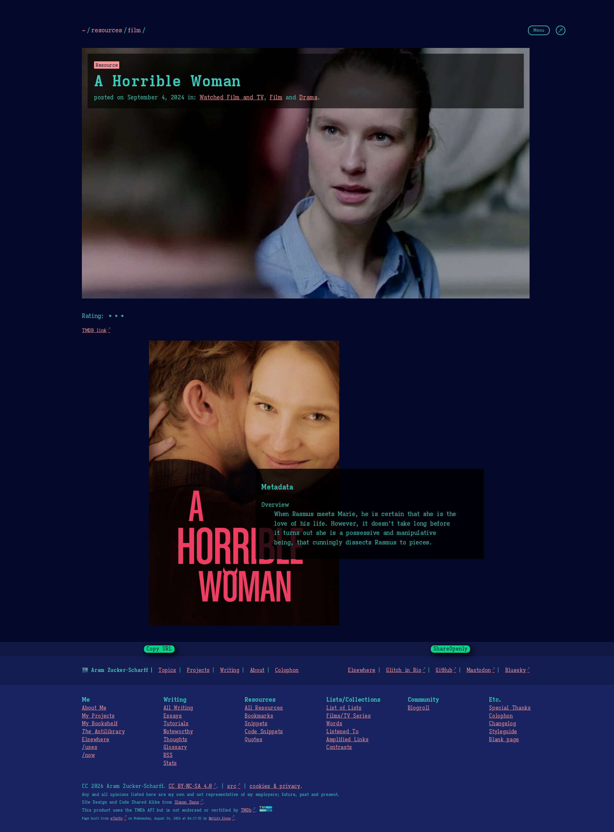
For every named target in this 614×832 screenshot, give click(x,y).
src (231, 786)
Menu (538, 30)
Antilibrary (103, 731)
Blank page (504, 739)
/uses (89, 747)
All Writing (178, 708)
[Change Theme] (560, 30)
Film (276, 97)
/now (88, 755)
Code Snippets (264, 731)
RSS (168, 755)
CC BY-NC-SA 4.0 (190, 786)
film (134, 30)
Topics (167, 670)
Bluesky (515, 670)
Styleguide (503, 731)
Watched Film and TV (232, 97)
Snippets (256, 723)
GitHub (444, 670)
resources (106, 30)
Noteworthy (178, 731)
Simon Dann (187, 802)
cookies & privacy (274, 786)
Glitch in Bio (403, 670)
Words (334, 723)
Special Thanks (510, 708)
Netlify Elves (220, 818)
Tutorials (176, 723)
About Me (94, 708)
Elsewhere (361, 670)
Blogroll (418, 708)
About (257, 670)
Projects (198, 670)
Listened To (342, 731)
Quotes (253, 739)
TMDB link (94, 330)
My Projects (98, 716)
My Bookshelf (100, 723)
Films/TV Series (348, 716)
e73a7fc (116, 818)
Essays (172, 716)
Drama (308, 97)
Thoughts (175, 739)
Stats (170, 763)
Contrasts (339, 747)
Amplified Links (347, 739)
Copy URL (159, 649)
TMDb (246, 810)
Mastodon (479, 670)
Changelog (502, 723)
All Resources (264, 708)
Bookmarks (259, 716)
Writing (230, 670)
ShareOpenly (450, 649)
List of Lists (344, 708)
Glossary (175, 747)
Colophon (287, 670)
